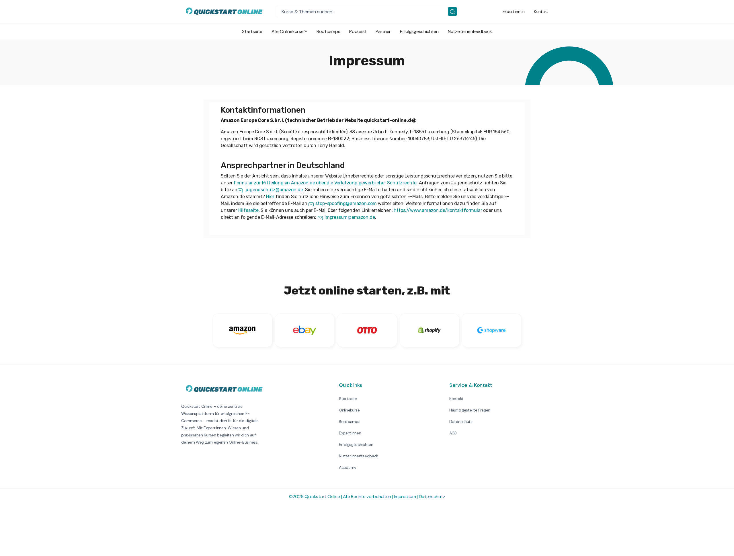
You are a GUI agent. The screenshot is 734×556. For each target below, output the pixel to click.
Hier (270, 196)
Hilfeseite (248, 210)
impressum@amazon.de (350, 217)
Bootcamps (328, 31)
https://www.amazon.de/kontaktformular (438, 210)
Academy (347, 467)
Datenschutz (461, 421)
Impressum (405, 496)
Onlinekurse (349, 410)
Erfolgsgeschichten (419, 31)
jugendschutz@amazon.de (274, 189)
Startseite (252, 31)
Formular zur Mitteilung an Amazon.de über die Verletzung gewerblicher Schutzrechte (325, 183)
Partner (383, 31)
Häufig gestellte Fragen (469, 410)
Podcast (357, 31)
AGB (453, 433)
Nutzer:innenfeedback (470, 31)
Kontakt (541, 11)
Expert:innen (514, 11)
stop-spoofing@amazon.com (346, 203)
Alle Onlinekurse (287, 31)
